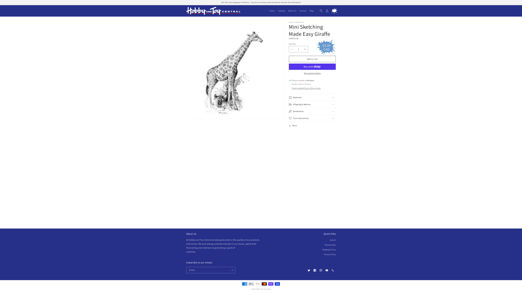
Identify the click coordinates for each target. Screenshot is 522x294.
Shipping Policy (329, 249)
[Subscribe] (232, 270)
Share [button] (294, 125)
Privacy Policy (330, 254)
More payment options (312, 73)
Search (333, 240)
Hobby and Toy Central (263, 289)
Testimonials (330, 245)
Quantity (292, 44)
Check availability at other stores (306, 88)
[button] (321, 11)
